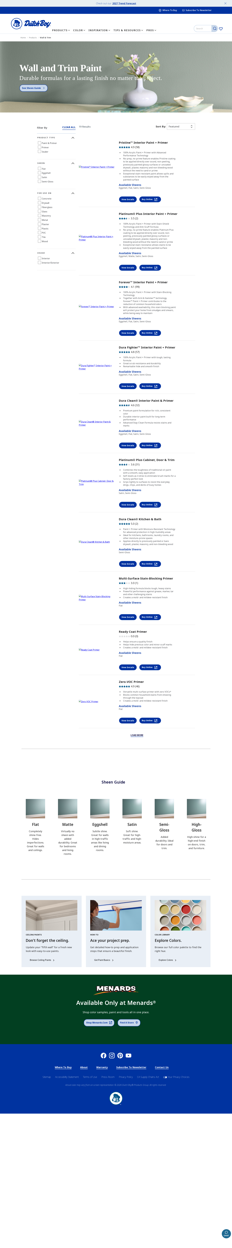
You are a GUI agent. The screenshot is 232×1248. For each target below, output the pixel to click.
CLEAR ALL (69, 127)
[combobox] (206, 28)
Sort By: (161, 126)
